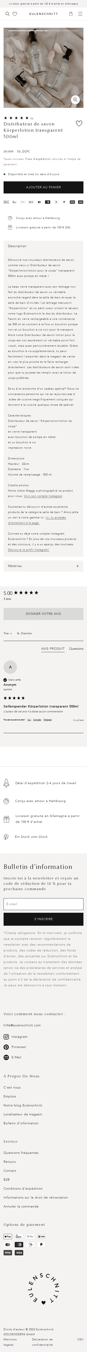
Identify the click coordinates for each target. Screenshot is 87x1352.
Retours (10, 1162)
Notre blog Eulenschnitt (23, 1105)
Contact (10, 1171)
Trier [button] (7, 633)
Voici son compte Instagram (43, 496)
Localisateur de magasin (23, 1114)
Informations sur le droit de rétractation (36, 1197)
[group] (43, 593)
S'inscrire (43, 919)
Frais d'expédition (38, 159)
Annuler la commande (21, 1206)
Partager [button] (48, 719)
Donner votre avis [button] (43, 614)
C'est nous (12, 1087)
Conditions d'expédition (23, 1189)
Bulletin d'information (21, 1123)
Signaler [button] (37, 719)
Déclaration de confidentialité (42, 1342)
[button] (72, 14)
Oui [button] (29, 719)
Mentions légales (10, 1342)
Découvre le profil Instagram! (28, 549)
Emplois (10, 1096)
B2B (7, 1180)
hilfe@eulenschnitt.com (22, 1025)
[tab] (53, 649)
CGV (80, 1339)
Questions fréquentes (21, 1153)
